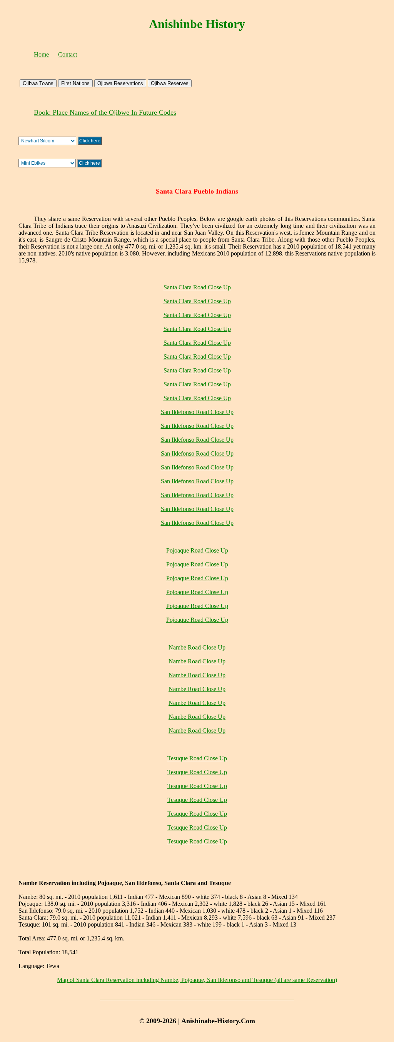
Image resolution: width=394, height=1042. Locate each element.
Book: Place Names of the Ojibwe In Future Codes (105, 112)
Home (41, 54)
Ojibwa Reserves (170, 83)
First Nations (75, 83)
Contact (67, 54)
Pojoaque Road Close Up (197, 550)
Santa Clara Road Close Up (197, 287)
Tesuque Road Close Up (197, 758)
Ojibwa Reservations (120, 83)
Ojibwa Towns (38, 83)
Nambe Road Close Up (197, 647)
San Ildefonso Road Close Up (197, 412)
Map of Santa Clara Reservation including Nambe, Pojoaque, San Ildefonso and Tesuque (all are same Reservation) (197, 980)
